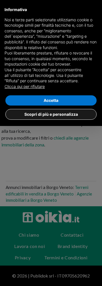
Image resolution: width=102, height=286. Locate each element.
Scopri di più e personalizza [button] (51, 114)
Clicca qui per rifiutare (25, 86)
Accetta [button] (51, 100)
